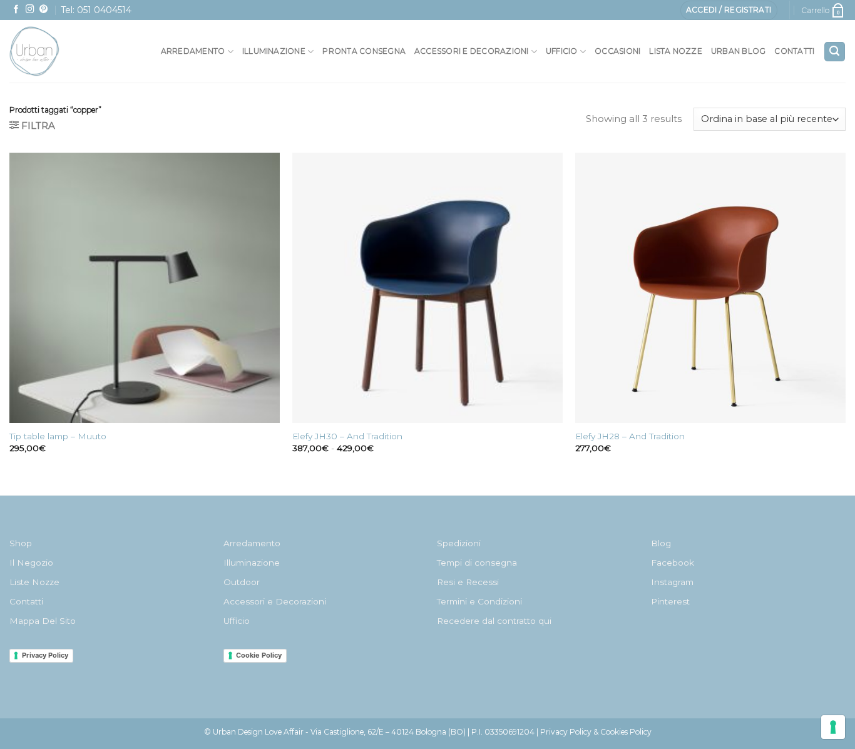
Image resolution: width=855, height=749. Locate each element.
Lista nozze (675, 51)
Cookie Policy (259, 655)
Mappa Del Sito (42, 621)
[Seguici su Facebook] (16, 9)
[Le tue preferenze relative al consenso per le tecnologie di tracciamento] (833, 727)
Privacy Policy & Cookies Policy (596, 731)
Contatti (794, 51)
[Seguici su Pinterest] (43, 9)
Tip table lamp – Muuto (57, 436)
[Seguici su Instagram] (30, 9)
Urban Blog (738, 51)
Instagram (672, 582)
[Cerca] (834, 51)
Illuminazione (273, 51)
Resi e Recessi (468, 582)
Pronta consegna (364, 51)
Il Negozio (31, 563)
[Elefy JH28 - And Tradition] (710, 288)
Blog (661, 543)
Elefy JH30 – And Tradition (347, 436)
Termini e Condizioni (479, 601)
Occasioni (617, 51)
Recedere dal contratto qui (494, 621)
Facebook (672, 563)
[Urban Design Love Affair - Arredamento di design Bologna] (62, 51)
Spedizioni (459, 543)
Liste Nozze (34, 582)
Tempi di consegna (477, 563)
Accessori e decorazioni (471, 51)
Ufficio (562, 51)
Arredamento (193, 51)
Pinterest (670, 601)
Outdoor (241, 582)
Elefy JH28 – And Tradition (630, 436)
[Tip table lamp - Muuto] (144, 288)
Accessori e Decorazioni (274, 601)
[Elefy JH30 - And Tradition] (427, 288)
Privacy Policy (45, 655)
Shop (20, 543)
